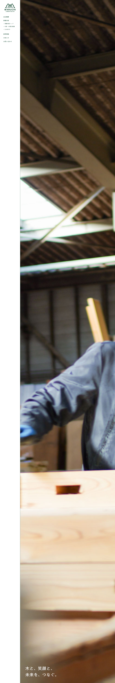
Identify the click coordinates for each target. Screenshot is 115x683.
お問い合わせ (7, 41)
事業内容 (6, 20)
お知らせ (6, 37)
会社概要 (6, 17)
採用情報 (6, 34)
